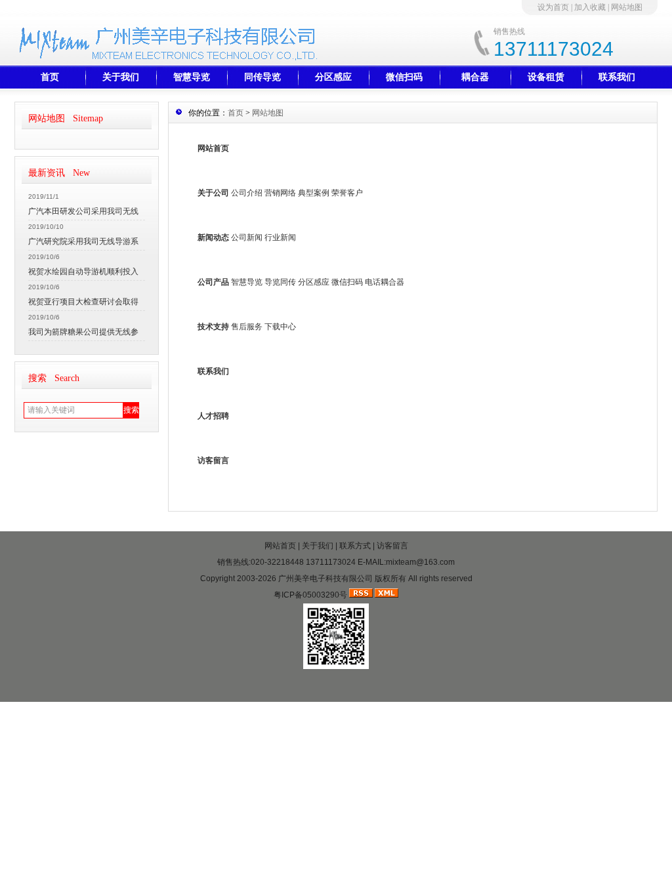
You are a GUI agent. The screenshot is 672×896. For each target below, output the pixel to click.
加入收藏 (590, 7)
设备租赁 (546, 77)
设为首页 (553, 7)
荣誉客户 (347, 192)
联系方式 (355, 545)
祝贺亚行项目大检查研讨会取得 (83, 301)
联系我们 (616, 77)
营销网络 (280, 192)
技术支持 (213, 326)
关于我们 (120, 77)
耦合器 (475, 77)
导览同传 (280, 282)
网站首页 (213, 148)
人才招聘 (213, 415)
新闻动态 (213, 237)
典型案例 (313, 192)
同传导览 (262, 77)
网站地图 (626, 7)
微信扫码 (404, 77)
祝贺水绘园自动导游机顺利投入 (83, 271)
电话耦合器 (384, 282)
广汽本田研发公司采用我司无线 (83, 211)
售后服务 (246, 326)
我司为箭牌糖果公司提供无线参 (83, 331)
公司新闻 (246, 237)
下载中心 (280, 326)
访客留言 (213, 460)
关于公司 (213, 192)
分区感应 (333, 77)
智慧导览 (191, 77)
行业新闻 (280, 237)
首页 (50, 77)
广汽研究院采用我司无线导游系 (83, 241)
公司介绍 (246, 192)
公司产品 (213, 282)
